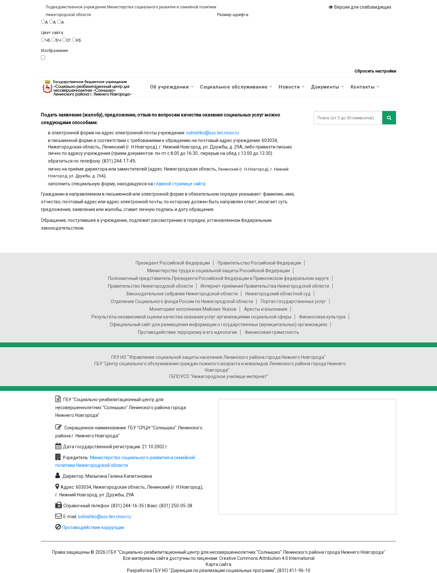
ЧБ (48, 40)
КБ (78, 40)
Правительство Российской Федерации (259, 262)
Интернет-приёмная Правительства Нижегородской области (265, 286)
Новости (289, 87)
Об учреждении (169, 87)
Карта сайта (218, 564)
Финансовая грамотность (272, 332)
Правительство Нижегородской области (150, 286)
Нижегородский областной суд (278, 293)
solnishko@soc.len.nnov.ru (212, 132)
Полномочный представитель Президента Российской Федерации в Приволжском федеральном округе (218, 278)
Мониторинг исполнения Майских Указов (192, 309)
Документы (325, 87)
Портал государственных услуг (293, 301)
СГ (68, 40)
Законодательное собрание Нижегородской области (182, 293)
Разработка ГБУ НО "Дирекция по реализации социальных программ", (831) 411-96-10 (218, 570)
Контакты (363, 87)
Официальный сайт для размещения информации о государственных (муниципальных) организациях (218, 324)
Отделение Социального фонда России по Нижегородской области (182, 301)
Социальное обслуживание (233, 87)
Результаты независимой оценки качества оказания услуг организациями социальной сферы (191, 316)
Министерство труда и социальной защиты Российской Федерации (218, 270)
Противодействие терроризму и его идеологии (187, 332)
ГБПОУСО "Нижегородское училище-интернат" (218, 376)
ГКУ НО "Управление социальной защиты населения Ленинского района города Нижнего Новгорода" (218, 357)
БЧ (58, 40)
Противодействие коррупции (93, 527)
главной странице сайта (179, 183)
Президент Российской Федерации (173, 262)
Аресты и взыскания (265, 309)
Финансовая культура (322, 316)
